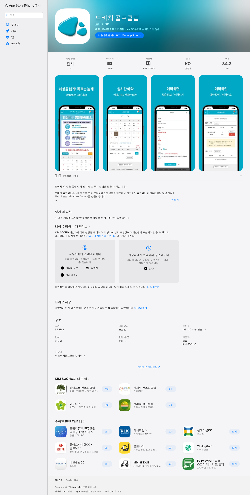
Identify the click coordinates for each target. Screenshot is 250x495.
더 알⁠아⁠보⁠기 (153, 286)
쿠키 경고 (109, 491)
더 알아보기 (140, 307)
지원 (119, 491)
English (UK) (72, 480)
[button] (24, 24)
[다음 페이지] (246, 123)
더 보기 (175, 199)
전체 (121, 340)
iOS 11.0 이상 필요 (192, 329)
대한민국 (58, 480)
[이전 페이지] (51, 123)
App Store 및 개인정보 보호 (88, 491)
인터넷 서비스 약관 (63, 491)
